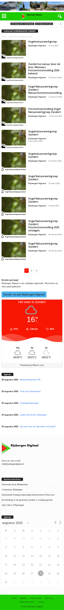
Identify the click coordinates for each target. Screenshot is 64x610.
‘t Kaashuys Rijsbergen (12, 489)
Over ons (49, 598)
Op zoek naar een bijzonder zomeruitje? (38, 426)
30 (58, 573)
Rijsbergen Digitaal (37, 45)
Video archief (35, 598)
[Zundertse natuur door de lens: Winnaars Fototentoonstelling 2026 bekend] (14, 71)
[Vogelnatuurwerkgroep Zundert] (14, 139)
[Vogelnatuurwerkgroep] (14, 49)
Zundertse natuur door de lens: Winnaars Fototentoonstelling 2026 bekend (44, 68)
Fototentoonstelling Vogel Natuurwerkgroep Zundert (44, 110)
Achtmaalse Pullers (44, 24)
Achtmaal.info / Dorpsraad (22, 24)
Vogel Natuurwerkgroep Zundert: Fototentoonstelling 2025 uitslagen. (43, 225)
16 (58, 556)
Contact (41, 602)
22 (49, 564)
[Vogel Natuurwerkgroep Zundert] (14, 184)
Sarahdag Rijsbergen (29, 403)
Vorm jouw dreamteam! (30, 391)
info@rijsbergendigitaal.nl (13, 464)
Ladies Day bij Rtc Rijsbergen (33, 415)
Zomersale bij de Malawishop (15, 484)
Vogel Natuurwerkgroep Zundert (43, 177)
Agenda (23, 598)
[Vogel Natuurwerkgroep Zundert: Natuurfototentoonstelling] (14, 94)
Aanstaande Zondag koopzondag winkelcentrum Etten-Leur (28, 495)
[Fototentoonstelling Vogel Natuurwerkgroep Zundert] (14, 116)
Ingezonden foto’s (27, 602)
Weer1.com (38, 365)
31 (40, 538)
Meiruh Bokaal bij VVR (30, 379)
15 (49, 556)
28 (40, 573)
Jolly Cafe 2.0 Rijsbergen (13, 505)
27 (32, 573)
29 (49, 573)
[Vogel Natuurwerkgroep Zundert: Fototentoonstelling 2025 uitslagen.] (14, 228)
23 (58, 564)
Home (4, 36)
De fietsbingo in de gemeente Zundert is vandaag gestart (27, 500)
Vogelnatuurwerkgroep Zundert (42, 133)
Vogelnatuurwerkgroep (42, 41)
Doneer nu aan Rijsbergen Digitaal (24, 294)
